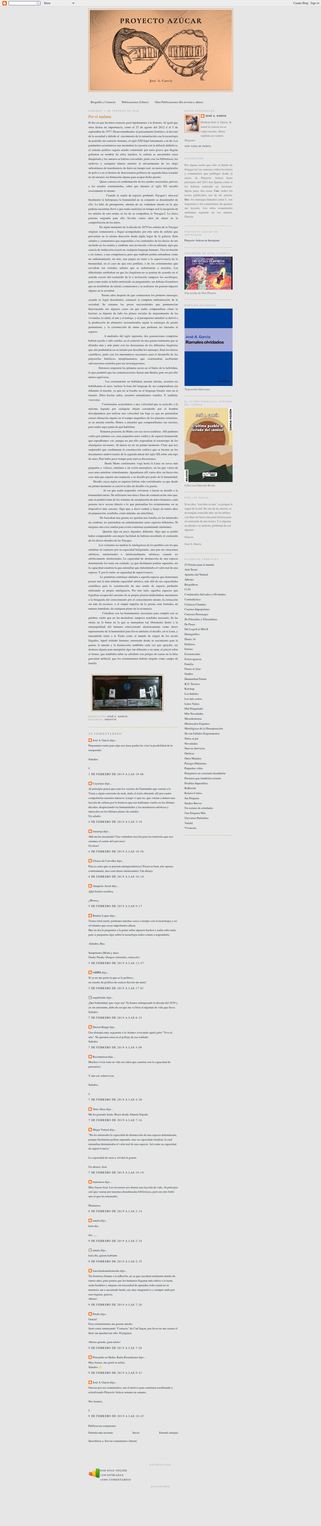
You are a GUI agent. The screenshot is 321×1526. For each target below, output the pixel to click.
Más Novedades (194, 713)
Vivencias (190, 828)
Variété (189, 823)
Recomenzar (100, 1057)
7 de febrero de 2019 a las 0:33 (115, 1018)
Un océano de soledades (199, 808)
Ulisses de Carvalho (104, 861)
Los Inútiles (191, 694)
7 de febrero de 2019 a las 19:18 (116, 1172)
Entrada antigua (168, 1432)
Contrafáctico (193, 599)
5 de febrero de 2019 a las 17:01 (116, 988)
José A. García (101, 740)
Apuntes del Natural (196, 574)
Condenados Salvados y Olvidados (205, 594)
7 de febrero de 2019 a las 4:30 (115, 1099)
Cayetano (98, 783)
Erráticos (190, 644)
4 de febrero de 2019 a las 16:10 (116, 876)
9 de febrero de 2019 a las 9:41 (115, 1373)
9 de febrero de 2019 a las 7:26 (115, 1305)
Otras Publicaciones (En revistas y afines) (179, 102)
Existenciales (192, 654)
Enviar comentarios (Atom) (121, 1441)
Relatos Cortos (193, 793)
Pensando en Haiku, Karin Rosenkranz (115, 1357)
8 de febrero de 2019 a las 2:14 (115, 1211)
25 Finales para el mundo (199, 565)
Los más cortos (193, 699)
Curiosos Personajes (196, 614)
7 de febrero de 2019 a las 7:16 (115, 1120)
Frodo (96, 1314)
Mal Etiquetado (194, 708)
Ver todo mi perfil (198, 146)
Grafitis (111, 719)
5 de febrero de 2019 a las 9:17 (115, 906)
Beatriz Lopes (101, 916)
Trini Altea (99, 1109)
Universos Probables (197, 818)
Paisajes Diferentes (196, 763)
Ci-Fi (188, 589)
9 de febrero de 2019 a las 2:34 (115, 1241)
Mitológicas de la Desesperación (204, 728)
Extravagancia (193, 659)
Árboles (189, 579)
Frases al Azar (193, 669)
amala (96, 1220)
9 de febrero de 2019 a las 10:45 (116, 1416)
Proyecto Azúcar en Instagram (202, 240)
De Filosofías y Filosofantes (201, 619)
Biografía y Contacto (103, 102)
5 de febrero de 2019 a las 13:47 (116, 963)
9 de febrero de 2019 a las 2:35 (115, 1261)
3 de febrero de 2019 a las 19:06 (116, 774)
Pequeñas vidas (194, 768)
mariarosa (98, 1182)
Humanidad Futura (196, 679)
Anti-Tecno (191, 569)
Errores (189, 649)
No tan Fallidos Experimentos (202, 733)
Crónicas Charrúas (195, 604)
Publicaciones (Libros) (135, 102)
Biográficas (191, 584)
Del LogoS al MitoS (196, 629)
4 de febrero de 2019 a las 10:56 (116, 851)
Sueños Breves (193, 803)
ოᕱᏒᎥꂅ (97, 972)
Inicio (136, 1432)
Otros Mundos (193, 758)
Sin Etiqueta (192, 798)
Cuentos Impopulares (197, 609)
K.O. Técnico (192, 684)
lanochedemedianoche (106, 1271)
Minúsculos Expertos (197, 724)
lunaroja (98, 831)
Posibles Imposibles (196, 783)
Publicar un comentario (102, 1426)
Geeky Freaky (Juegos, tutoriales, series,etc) (114, 957)
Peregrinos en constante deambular (205, 773)
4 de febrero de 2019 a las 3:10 (115, 822)
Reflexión (190, 788)
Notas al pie (191, 738)
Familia (189, 664)
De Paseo (190, 624)
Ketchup (190, 689)
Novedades (191, 743)
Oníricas (189, 753)
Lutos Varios (192, 704)
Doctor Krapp (101, 1027)
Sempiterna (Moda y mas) (103, 953)
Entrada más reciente (100, 1432)
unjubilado (99, 997)
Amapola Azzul (102, 886)
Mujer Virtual (101, 1130)
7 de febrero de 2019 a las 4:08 (115, 1047)
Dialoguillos (192, 634)
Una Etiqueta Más (195, 813)
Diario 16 (190, 639)
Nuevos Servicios (195, 748)
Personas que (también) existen (203, 778)
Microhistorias (193, 719)
